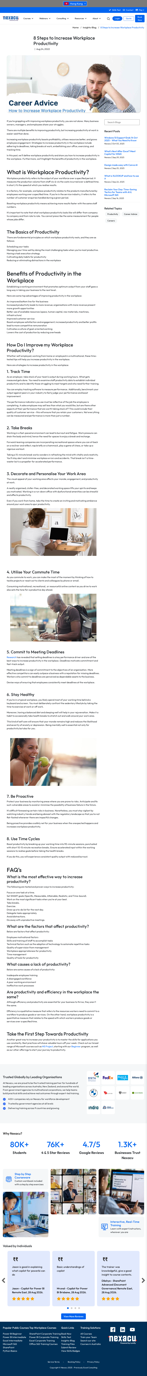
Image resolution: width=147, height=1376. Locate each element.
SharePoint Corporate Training (45, 1333)
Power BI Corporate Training (43, 1337)
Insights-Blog (68, 1340)
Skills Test (66, 1337)
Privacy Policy (93, 1362)
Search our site (88, 1340)
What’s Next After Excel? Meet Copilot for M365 (120, 152)
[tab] (68, 1308)
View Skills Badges (70, 1350)
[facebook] (112, 1330)
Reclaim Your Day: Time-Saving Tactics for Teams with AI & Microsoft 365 (120, 192)
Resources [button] (79, 18)
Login (117, 18)
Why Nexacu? (13, 1133)
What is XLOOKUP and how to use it (121, 177)
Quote (128, 18)
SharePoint (8, 1347)
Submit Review (68, 1347)
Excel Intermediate (12, 1340)
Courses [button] (27, 18)
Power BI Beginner (12, 1333)
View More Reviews (73, 1316)
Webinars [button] (43, 18)
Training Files (68, 1344)
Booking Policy (74, 1362)
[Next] (143, 1281)
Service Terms (54, 1362)
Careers (111, 220)
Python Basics (10, 1350)
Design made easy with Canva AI (121, 165)
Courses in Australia (90, 1344)
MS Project (47, 1046)
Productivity (112, 214)
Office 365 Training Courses (43, 1344)
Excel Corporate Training (42, 1340)
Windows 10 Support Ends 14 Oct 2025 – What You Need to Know (121, 139)
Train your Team (88, 1337)
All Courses (86, 1333)
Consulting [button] (61, 18)
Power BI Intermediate (14, 1337)
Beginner (76, 1046)
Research (11, 657)
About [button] (95, 18)
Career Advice (130, 214)
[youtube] (132, 1330)
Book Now (140, 18)
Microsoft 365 (10, 1344)
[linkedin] (122, 1330)
